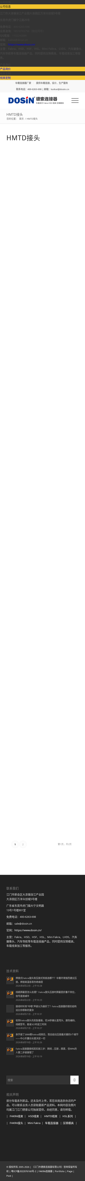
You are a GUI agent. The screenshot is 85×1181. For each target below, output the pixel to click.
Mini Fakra (34, 1123)
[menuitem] (23, 83)
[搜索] (63, 100)
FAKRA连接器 (45, 1171)
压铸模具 (68, 1123)
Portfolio (60, 1171)
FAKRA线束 (16, 1116)
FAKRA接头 (16, 1123)
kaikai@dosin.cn (60, 89)
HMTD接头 (14, 114)
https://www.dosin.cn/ (21, 44)
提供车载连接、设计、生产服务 (52, 83)
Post (8, 1175)
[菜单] (73, 100)
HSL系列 (68, 1116)
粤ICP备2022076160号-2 (23, 1171)
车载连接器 (51, 1123)
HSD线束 (33, 1116)
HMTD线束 (50, 1116)
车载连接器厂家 (23, 83)
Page (69, 1171)
